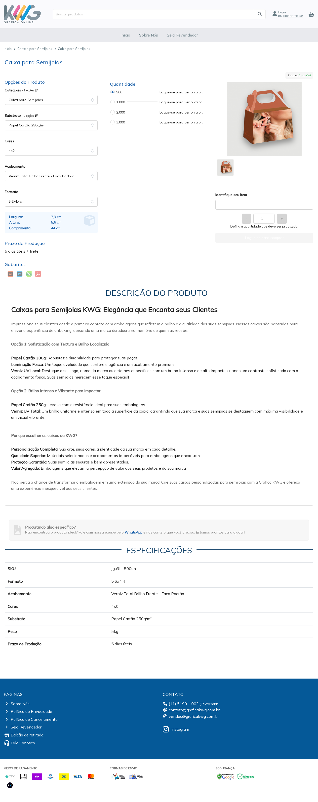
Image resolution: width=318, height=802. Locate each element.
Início (125, 35)
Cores (9, 141)
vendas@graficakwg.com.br (194, 716)
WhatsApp (133, 532)
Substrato (20, 115)
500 (119, 92)
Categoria (20, 90)
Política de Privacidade (31, 711)
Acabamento (15, 166)
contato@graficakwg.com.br (194, 709)
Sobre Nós (148, 35)
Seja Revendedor (182, 35)
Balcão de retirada (27, 734)
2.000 (120, 112)
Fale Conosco (23, 742)
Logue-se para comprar (264, 237)
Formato (11, 192)
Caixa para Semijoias (74, 49)
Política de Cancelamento (34, 719)
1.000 (120, 102)
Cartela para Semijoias (34, 49)
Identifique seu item (231, 194)
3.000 (120, 122)
